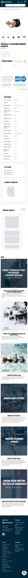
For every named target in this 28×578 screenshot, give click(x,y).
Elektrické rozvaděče (20, 522)
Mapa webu (17, 534)
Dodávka (4, 549)
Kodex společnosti (6, 566)
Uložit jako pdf (24, 89)
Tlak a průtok (18, 530)
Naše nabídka (5, 548)
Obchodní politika (6, 551)
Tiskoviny (4, 562)
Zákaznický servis (19, 544)
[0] (24, 2)
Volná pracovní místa (7, 571)
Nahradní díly (9, 174)
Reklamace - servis (19, 548)
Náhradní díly (9, 172)
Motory (16, 525)
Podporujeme (5, 564)
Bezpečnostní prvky (19, 527)
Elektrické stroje (18, 524)
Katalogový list (9, 170)
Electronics (17, 532)
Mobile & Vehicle (19, 529)
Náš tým (17, 546)
